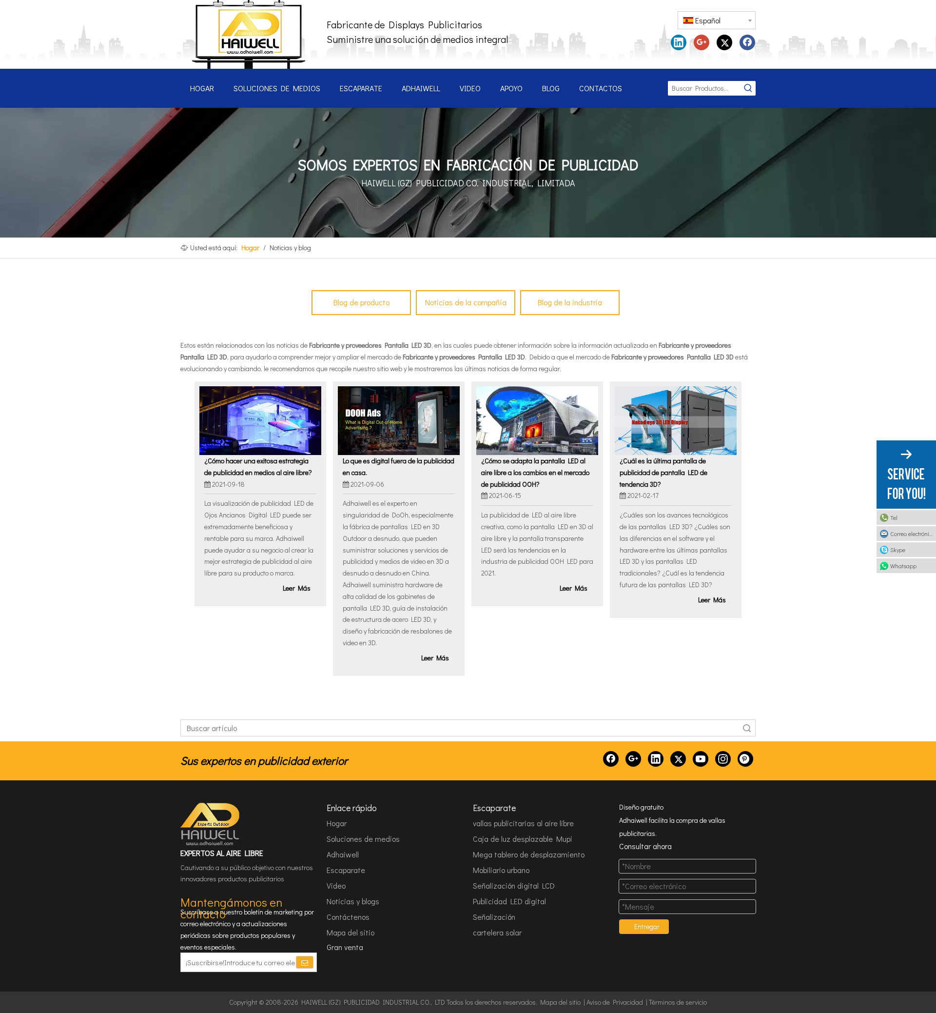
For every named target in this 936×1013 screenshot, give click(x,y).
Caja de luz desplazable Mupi (522, 839)
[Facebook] (747, 42)
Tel (893, 517)
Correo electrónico (912, 533)
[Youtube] (700, 759)
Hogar (337, 823)
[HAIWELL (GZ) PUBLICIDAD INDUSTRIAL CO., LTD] (210, 824)
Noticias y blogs (353, 901)
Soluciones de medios (363, 839)
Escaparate (346, 870)
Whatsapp (903, 566)
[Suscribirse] (304, 962)
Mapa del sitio (350, 932)
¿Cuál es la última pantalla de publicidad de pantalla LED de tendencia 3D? (663, 472)
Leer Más (297, 588)
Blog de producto (361, 302)
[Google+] (701, 42)
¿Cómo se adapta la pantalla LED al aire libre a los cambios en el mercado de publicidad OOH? (535, 472)
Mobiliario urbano (501, 870)
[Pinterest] (745, 759)
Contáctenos (348, 917)
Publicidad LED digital (509, 901)
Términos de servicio (678, 1002)
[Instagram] (723, 759)
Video (336, 885)
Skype (897, 550)
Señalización (494, 917)
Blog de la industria (570, 302)
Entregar (647, 926)
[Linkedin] (678, 42)
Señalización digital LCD (514, 885)
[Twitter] (724, 42)
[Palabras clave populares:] (748, 88)
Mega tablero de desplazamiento (529, 854)
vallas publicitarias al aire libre (523, 823)
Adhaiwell (343, 854)
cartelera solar (497, 932)
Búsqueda (747, 728)
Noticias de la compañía (466, 302)
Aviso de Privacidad (614, 1002)
